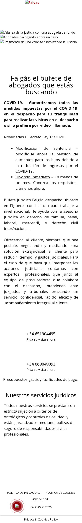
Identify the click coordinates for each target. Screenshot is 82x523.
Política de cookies (60, 493)
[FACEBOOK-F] (23, 473)
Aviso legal (41, 499)
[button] (41, 51)
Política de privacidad (24, 493)
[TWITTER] (35, 473)
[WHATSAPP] (59, 473)
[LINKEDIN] (47, 473)
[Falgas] (41, 2)
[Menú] (41, 24)
